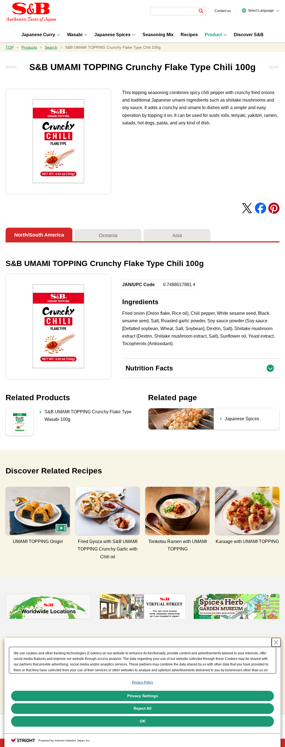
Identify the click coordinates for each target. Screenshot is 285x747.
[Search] (201, 11)
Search (51, 47)
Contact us (223, 11)
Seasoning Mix (158, 34)
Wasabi (74, 34)
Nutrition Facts (202, 365)
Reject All (142, 708)
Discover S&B (249, 34)
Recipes (189, 34)
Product (213, 34)
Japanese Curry (38, 34)
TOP (10, 47)
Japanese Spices (112, 34)
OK (143, 721)
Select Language (261, 11)
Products (29, 47)
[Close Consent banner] (276, 642)
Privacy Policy (142, 682)
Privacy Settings (142, 696)
